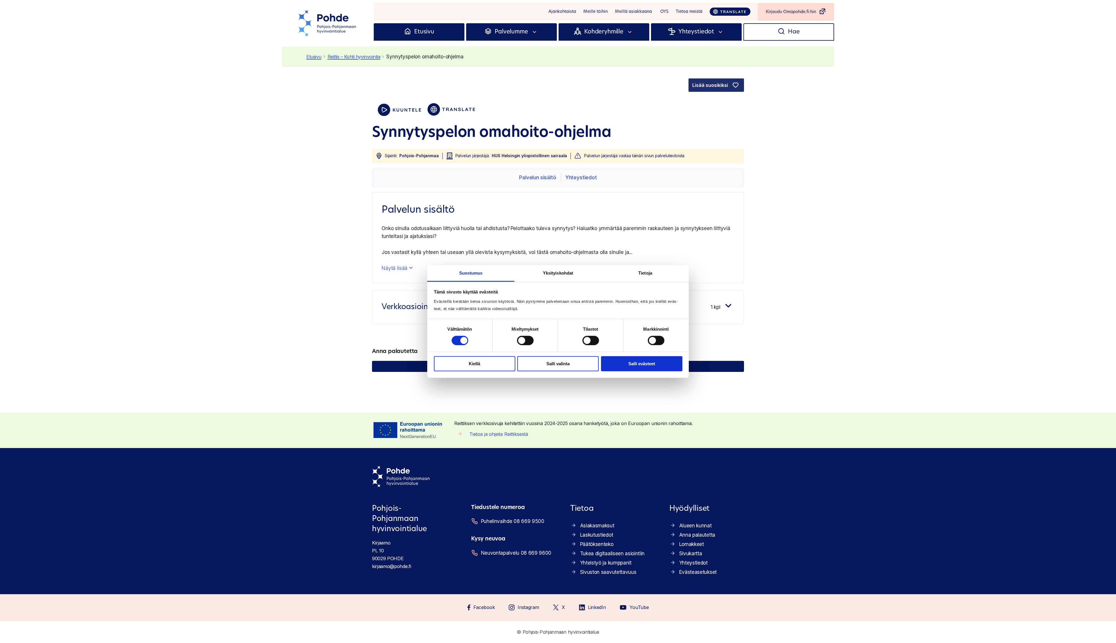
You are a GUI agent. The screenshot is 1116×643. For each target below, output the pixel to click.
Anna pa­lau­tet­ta (697, 535)
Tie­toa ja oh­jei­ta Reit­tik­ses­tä (498, 434)
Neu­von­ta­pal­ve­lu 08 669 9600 (516, 553)
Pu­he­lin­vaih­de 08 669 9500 (512, 521)
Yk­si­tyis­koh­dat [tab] (558, 272)
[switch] (525, 340)
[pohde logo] (328, 23)
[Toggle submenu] (535, 32)
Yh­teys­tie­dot (581, 177)
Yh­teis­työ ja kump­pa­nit (606, 563)
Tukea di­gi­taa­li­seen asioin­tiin (612, 553)
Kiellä (474, 363)
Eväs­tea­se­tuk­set (698, 572)
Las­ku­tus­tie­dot (596, 535)
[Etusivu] (407, 32)
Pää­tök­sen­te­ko (597, 544)
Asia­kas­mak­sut (597, 526)
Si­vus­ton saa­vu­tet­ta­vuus (608, 572)
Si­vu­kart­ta (690, 553)
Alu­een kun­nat (695, 526)
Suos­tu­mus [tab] (471, 272)
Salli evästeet (641, 363)
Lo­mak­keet (691, 544)
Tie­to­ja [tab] (645, 272)
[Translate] (730, 12)
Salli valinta (558, 363)
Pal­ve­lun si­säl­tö (537, 177)
